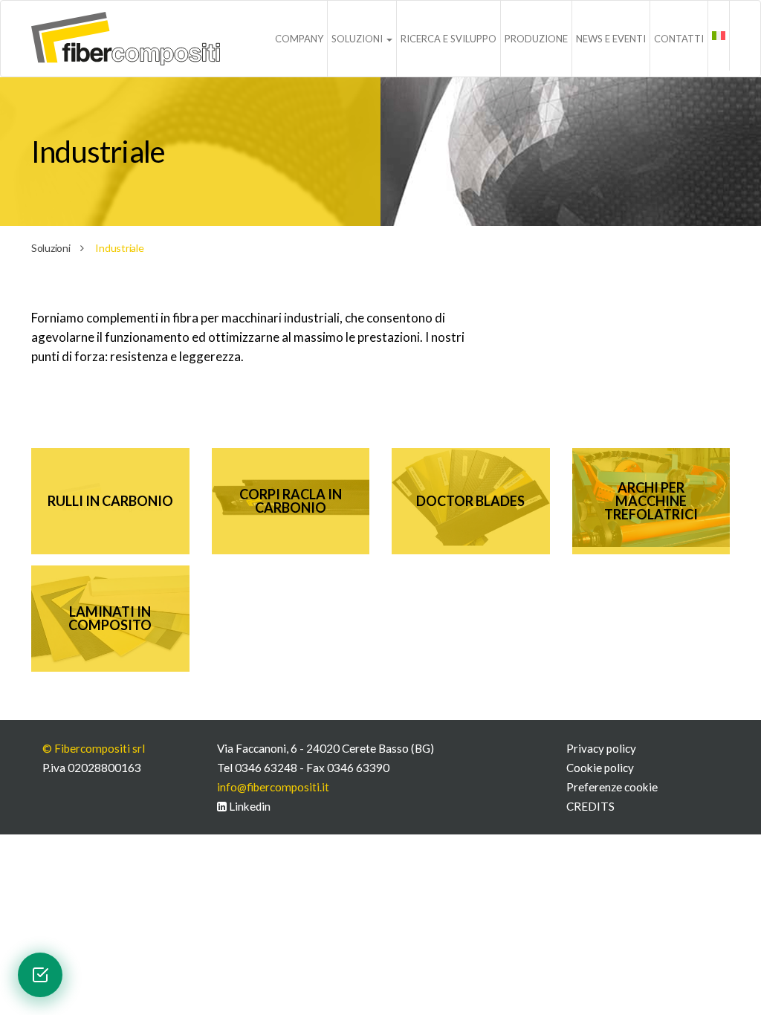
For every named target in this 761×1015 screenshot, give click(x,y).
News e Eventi (611, 39)
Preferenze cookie (612, 787)
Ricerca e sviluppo (448, 39)
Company (299, 39)
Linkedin (249, 806)
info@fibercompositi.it (273, 787)
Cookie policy (600, 767)
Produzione (536, 39)
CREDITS (590, 806)
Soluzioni (358, 39)
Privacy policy (601, 748)
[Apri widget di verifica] (40, 975)
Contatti (679, 39)
